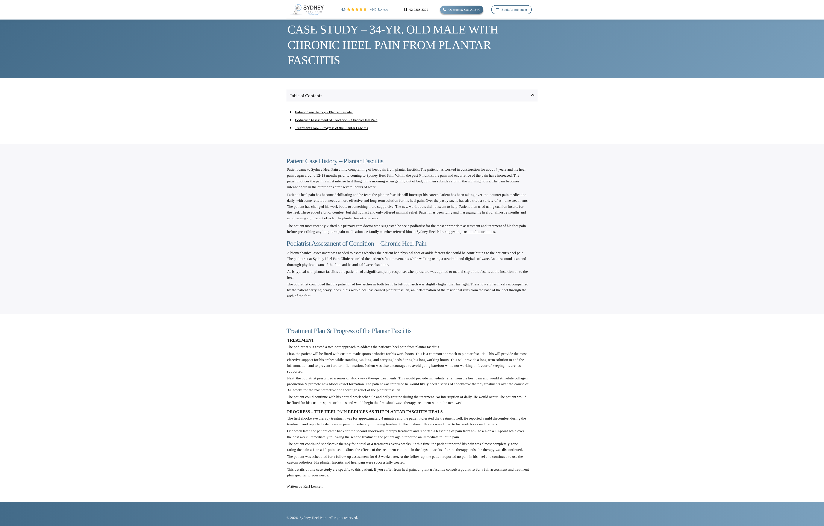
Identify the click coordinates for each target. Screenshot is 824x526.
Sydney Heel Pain (313, 518)
